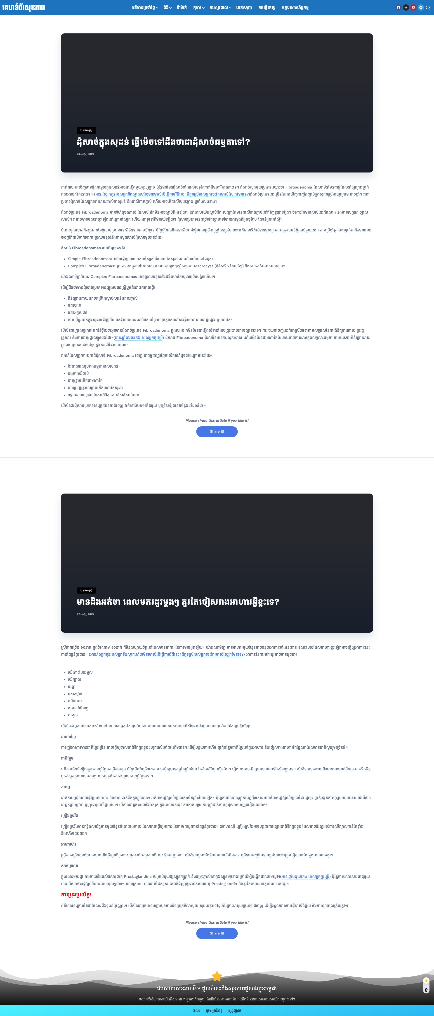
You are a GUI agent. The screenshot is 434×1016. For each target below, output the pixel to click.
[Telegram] (421, 7)
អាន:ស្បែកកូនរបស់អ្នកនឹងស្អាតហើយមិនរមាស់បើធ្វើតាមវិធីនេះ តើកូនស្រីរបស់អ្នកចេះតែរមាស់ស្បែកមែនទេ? (172, 194)
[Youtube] (413, 7)
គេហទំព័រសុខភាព (23, 8)
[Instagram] (406, 7)
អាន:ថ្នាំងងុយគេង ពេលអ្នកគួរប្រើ (139, 337)
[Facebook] (398, 7)
